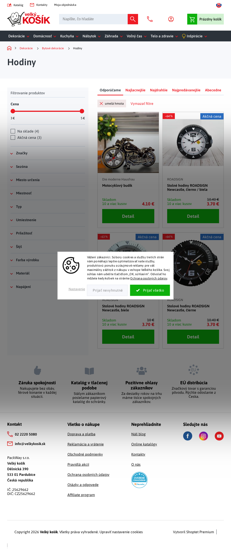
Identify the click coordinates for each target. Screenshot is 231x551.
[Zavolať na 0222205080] (151, 19)
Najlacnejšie (135, 90)
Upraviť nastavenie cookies (121, 532)
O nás (136, 464)
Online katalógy (144, 444)
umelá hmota (114, 103)
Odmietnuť (107, 290)
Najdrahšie (159, 90)
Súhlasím (150, 290)
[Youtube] (219, 436)
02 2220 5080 (26, 434)
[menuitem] (19, 36)
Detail (128, 216)
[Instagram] (203, 436)
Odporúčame (110, 90)
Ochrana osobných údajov (148, 278)
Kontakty (41, 5)
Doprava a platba (81, 434)
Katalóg (18, 5)
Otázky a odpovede (83, 485)
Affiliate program (81, 495)
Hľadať (133, 19)
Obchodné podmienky (85, 454)
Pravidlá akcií (78, 464)
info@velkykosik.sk (30, 444)
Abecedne (213, 90)
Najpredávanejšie (186, 90)
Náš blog (138, 434)
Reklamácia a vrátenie (85, 444)
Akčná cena (28, 137)
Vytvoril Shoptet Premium (193, 532)
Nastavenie (77, 289)
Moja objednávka (65, 5)
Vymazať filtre (142, 103)
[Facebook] (187, 436)
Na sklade (27, 131)
